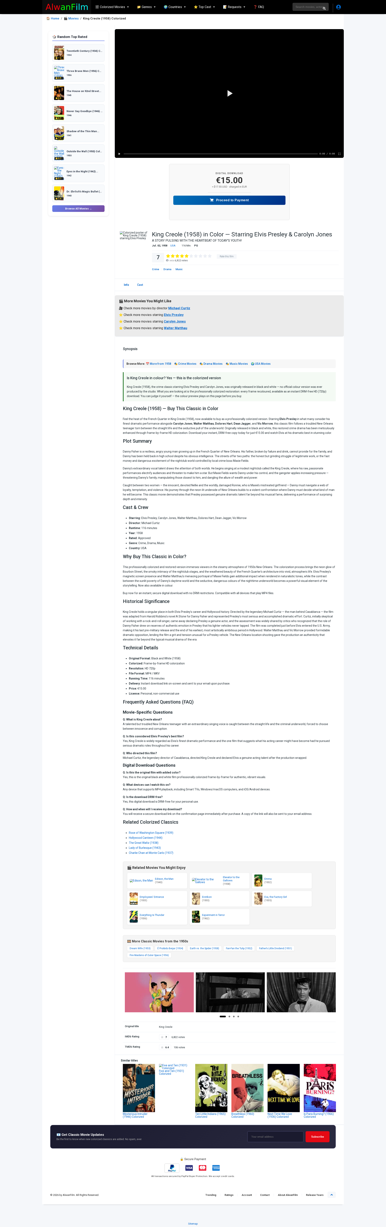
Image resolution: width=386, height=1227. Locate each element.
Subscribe (317, 1136)
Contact (265, 1194)
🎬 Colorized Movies (110, 7)
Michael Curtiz (179, 308)
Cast (140, 284)
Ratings (229, 1194)
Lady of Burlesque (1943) (145, 847)
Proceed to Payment (232, 200)
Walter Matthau (175, 328)
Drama (167, 269)
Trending (210, 1194)
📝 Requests (232, 7)
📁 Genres (144, 7)
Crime (155, 269)
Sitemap (193, 1223)
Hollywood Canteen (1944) (145, 837)
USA (173, 245)
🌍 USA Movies (261, 363)
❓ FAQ (258, 7)
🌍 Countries (173, 7)
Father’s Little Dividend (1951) (275, 948)
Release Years (314, 1194)
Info (126, 284)
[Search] (324, 8)
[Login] (338, 8)
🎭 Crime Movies (185, 363)
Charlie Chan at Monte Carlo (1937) (151, 852)
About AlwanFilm (288, 1194)
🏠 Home (52, 18)
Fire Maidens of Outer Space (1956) (149, 955)
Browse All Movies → (78, 208)
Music (179, 269)
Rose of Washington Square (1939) (151, 832)
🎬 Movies (71, 18)
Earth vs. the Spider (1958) (204, 948)
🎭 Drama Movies (211, 363)
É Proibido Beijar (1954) (170, 948)
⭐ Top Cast (202, 7)
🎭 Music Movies (237, 363)
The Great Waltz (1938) (143, 842)
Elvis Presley (174, 315)
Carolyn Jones (175, 321)
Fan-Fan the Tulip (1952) (239, 948)
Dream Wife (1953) (140, 948)
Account (247, 1194)
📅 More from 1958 (158, 363)
